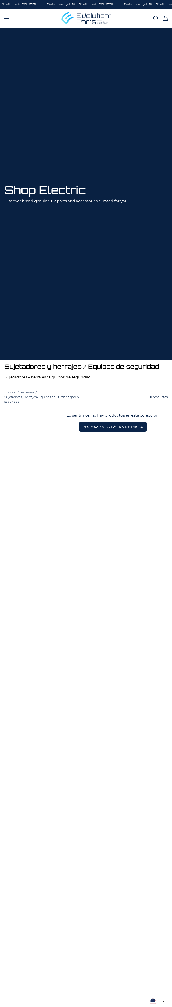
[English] (157, 1002)
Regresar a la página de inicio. (113, 426)
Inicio (8, 392)
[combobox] (157, 1002)
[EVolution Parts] (86, 18)
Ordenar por (67, 397)
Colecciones (25, 392)
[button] (155, 18)
